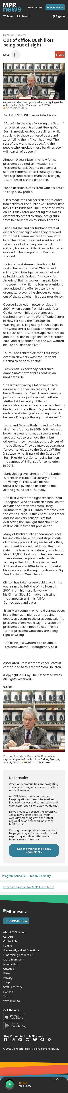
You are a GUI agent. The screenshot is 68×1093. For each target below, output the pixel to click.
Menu (10, 16)
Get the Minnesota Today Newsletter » (34, 850)
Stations (8, 991)
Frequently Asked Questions (21, 950)
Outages (8, 968)
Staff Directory (12, 987)
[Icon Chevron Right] (61, 719)
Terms (7, 996)
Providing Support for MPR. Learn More (28, 887)
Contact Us (10, 941)
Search (25, 16)
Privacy (8, 978)
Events (7, 945)
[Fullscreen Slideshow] (7, 697)
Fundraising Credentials (18, 955)
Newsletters (11, 964)
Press (6, 973)
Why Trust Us (11, 1000)
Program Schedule (14, 875)
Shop (6, 982)
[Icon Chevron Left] (7, 719)
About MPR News (14, 932)
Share (60, 54)
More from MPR (13, 959)
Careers (8, 936)
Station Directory (40, 875)
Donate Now (55, 7)
